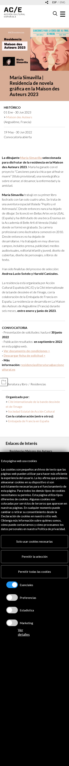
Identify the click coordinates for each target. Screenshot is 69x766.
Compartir (3, 382)
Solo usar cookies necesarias (34, 541)
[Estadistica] (12, 610)
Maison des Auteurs (19, 117)
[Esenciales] (12, 584)
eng (62, 2)
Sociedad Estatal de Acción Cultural (31, 411)
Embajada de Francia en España (28, 421)
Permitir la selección (35, 556)
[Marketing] (12, 623)
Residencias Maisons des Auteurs (31, 451)
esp (54, 2)
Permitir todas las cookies (34, 571)
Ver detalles (24, 632)
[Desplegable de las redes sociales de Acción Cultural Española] (47, 2)
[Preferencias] (12, 597)
